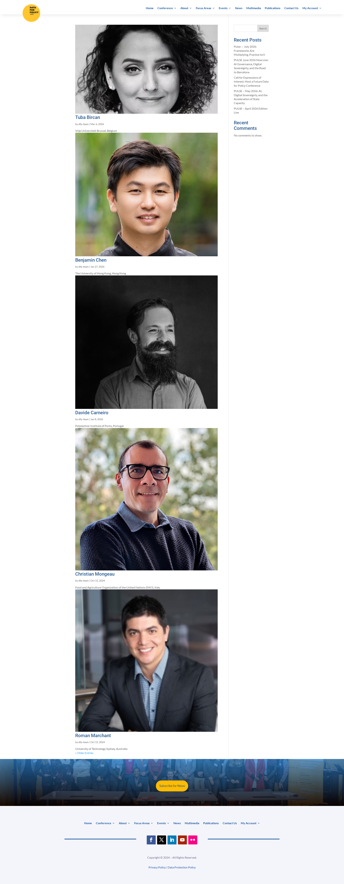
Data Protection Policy (182, 867)
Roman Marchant (93, 735)
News (238, 8)
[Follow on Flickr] (192, 839)
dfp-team (83, 124)
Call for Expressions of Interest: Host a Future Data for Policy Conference (251, 81)
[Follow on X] (161, 839)
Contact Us (291, 8)
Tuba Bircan (87, 117)
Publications (272, 8)
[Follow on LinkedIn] (172, 839)
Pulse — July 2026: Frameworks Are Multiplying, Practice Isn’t (249, 50)
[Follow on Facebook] (151, 839)
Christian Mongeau (94, 574)
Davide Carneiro (91, 412)
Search (263, 28)
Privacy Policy (157, 867)
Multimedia (253, 8)
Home (150, 8)
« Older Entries (84, 753)
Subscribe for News (172, 786)
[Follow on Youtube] (182, 839)
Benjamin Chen (90, 260)
